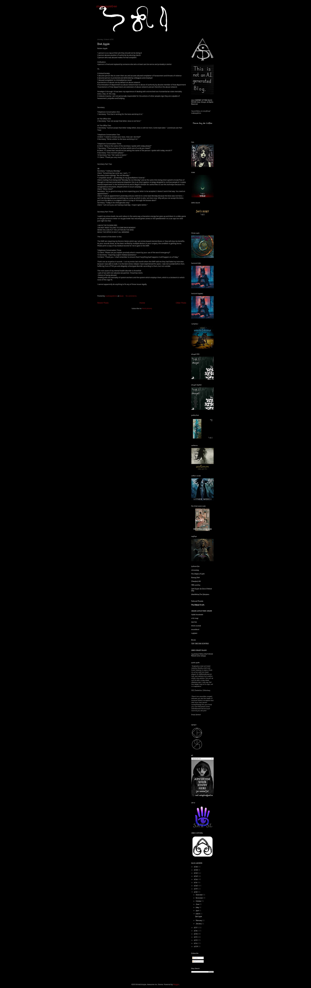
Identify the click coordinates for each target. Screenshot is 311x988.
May (197, 907)
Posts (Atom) (147, 308)
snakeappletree (106, 6)
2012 (196, 943)
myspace (194, 633)
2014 (196, 937)
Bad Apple (103, 44)
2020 (196, 886)
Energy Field (195, 578)
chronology (195, 570)
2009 (196, 947)
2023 (196, 876)
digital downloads (197, 615)
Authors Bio (195, 566)
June (198, 904)
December (199, 895)
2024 (196, 873)
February (199, 920)
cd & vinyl (194, 618)
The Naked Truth (197, 605)
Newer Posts (103, 302)
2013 (196, 940)
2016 (196, 931)
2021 (196, 883)
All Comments (198, 961)
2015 (196, 934)
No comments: (131, 296)
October (199, 901)
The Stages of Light (197, 574)
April (197, 911)
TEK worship (195, 585)
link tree (194, 622)
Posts (195, 958)
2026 (196, 867)
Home (142, 302)
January (199, 924)
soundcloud (195, 629)
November (199, 898)
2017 (196, 928)
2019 (196, 889)
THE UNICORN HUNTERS (200, 644)
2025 (196, 870)
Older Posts (181, 302)
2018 (196, 892)
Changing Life (196, 581)
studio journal (196, 626)
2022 (196, 879)
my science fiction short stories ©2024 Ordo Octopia (202, 655)
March (198, 914)
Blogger (176, 984)
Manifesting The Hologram (200, 594)
